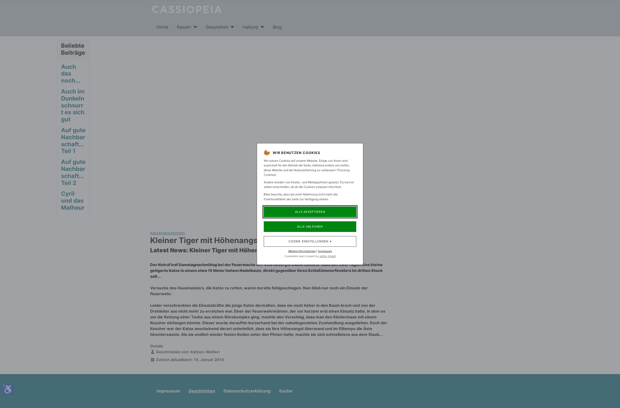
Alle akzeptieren (310, 212)
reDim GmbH (327, 256)
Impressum (325, 251)
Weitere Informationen (302, 251)
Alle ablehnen (310, 226)
